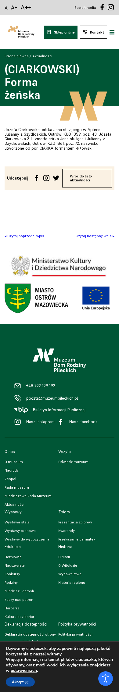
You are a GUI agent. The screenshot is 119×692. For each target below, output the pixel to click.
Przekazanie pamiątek (76, 539)
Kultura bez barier (19, 616)
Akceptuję (20, 682)
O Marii (64, 557)
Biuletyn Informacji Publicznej (59, 410)
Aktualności (42, 56)
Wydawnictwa (69, 574)
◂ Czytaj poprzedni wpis (24, 236)
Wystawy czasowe (20, 530)
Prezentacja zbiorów (75, 522)
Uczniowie (13, 557)
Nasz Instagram (40, 421)
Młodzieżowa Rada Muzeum (28, 496)
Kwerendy (66, 530)
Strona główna (17, 56)
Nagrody (12, 470)
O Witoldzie (67, 565)
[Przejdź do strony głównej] (21, 32)
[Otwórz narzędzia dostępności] (105, 678)
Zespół (10, 478)
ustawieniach (24, 670)
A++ (26, 7)
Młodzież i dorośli (19, 591)
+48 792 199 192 (40, 385)
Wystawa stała (17, 522)
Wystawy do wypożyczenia (27, 539)
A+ (14, 7)
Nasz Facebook (83, 421)
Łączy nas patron (19, 599)
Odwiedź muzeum (73, 461)
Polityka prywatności (75, 634)
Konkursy (12, 574)
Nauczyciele (15, 565)
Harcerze (12, 608)
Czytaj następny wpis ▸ (95, 236)
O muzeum (14, 461)
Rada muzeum (17, 487)
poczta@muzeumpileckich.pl (52, 398)
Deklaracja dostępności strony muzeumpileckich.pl (30, 638)
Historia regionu (71, 582)
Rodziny (11, 582)
